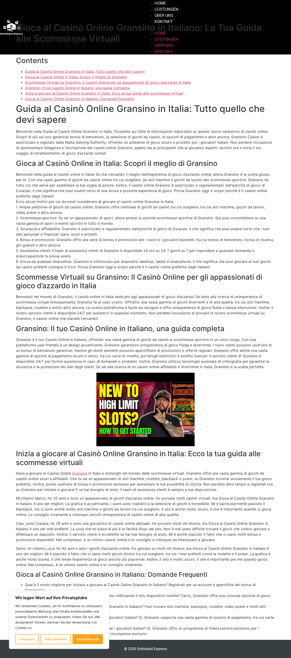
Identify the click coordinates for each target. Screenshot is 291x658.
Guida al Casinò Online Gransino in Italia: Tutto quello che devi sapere (85, 71)
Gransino (79, 473)
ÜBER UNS (164, 15)
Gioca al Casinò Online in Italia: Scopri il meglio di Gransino (76, 77)
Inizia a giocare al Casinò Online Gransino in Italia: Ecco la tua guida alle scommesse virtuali (104, 93)
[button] (218, 27)
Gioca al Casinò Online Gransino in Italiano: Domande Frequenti (79, 98)
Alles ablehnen (56, 639)
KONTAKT (164, 21)
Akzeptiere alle (88, 639)
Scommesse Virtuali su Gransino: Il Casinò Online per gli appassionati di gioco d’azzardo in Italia (108, 82)
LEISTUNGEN (166, 9)
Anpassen (27, 639)
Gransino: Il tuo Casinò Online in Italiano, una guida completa (77, 88)
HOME (160, 3)
